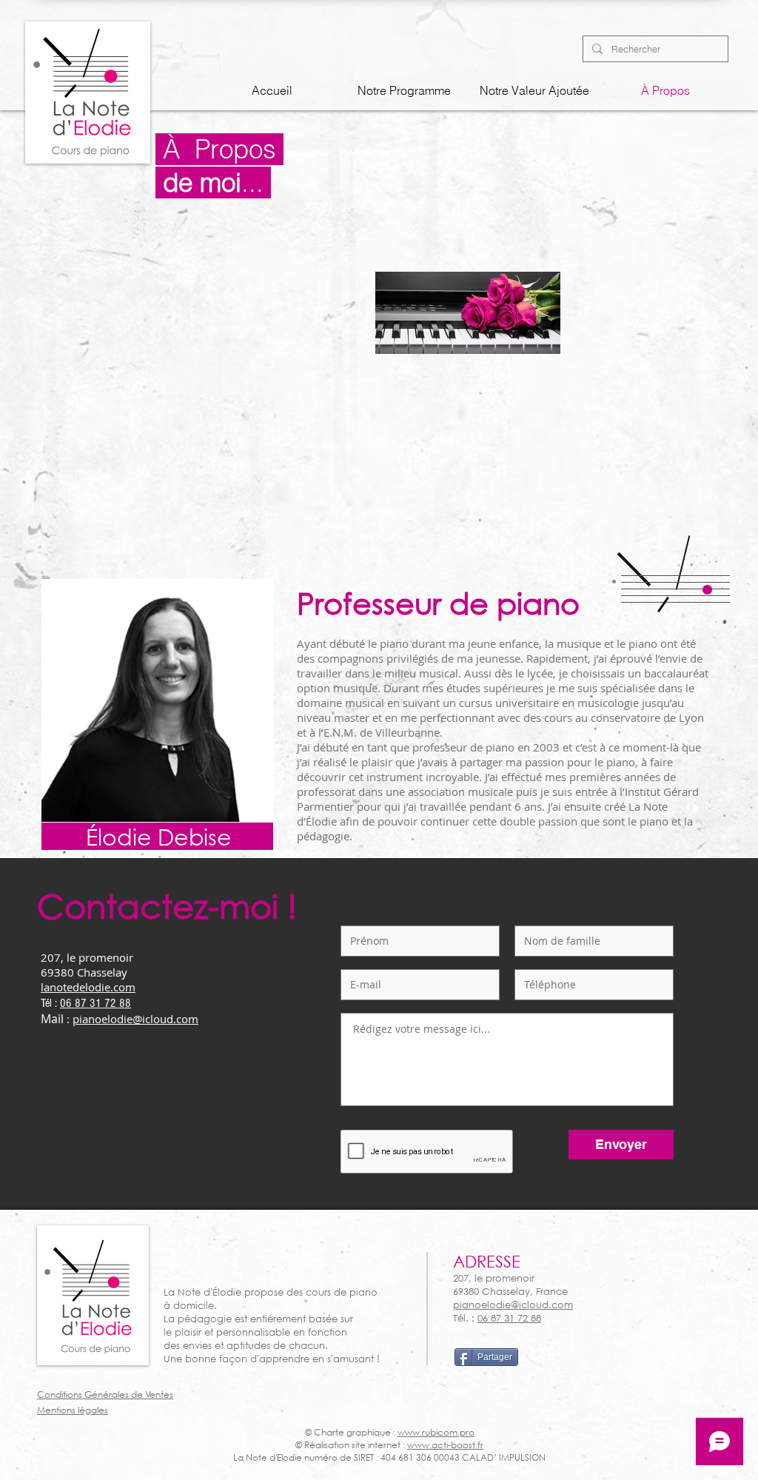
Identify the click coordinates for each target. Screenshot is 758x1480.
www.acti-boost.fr (445, 1445)
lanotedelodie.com (88, 987)
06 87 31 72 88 (95, 1003)
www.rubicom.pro (436, 1432)
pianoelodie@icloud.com (135, 1018)
